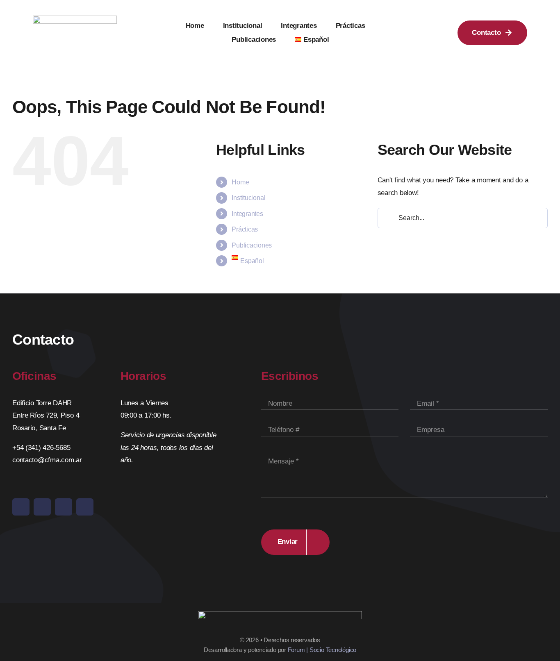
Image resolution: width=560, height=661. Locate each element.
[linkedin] (63, 507)
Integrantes (247, 213)
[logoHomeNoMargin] (75, 19)
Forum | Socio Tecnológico (322, 649)
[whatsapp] (84, 507)
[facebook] (21, 507)
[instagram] (42, 507)
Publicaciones (252, 245)
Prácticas (245, 229)
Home (240, 182)
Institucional (248, 197)
